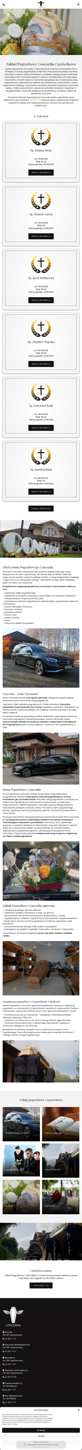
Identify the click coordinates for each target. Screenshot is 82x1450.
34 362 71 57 (35, 100)
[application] (41, 32)
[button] (79, 1410)
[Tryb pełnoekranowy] (79, 53)
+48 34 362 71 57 (41, 1285)
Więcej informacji (41, 172)
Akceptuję (41, 1430)
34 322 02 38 (10, 1377)
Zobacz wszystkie (41, 508)
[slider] (39, 52)
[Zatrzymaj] (3, 53)
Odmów (41, 1436)
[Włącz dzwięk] (76, 53)
